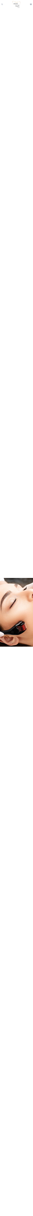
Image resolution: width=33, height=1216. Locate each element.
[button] (2, 4)
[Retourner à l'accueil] (16, 5)
